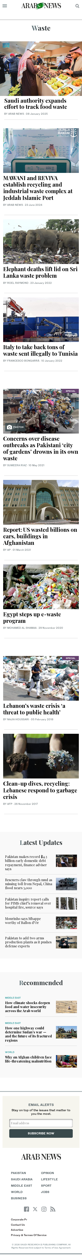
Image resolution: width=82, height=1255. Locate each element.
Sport (46, 1185)
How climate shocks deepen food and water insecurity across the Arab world (27, 1006)
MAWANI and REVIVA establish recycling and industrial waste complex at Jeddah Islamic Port (38, 187)
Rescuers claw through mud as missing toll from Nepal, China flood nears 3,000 (28, 884)
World (9, 1052)
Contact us (18, 1224)
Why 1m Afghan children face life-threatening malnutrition (28, 1059)
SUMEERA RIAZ (17, 465)
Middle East (13, 997)
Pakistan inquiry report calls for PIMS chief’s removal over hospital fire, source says (28, 903)
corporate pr (19, 1219)
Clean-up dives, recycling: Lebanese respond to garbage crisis (40, 790)
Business (19, 1198)
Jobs (45, 1192)
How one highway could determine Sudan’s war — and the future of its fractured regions (28, 1034)
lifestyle (49, 1179)
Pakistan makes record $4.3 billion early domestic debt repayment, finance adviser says (26, 862)
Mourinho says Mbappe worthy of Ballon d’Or (23, 920)
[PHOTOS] (41, 410)
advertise (17, 1229)
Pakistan (18, 1173)
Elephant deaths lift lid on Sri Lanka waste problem (40, 272)
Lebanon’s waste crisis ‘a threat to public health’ (34, 709)
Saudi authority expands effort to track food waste (35, 103)
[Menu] (5, 6)
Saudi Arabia (22, 1179)
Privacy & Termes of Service (28, 1235)
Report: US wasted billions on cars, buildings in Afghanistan (40, 536)
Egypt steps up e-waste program (32, 617)
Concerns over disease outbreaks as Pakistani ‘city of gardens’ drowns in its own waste (40, 448)
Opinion (47, 1173)
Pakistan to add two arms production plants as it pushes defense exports (28, 942)
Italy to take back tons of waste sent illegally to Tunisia (40, 350)
